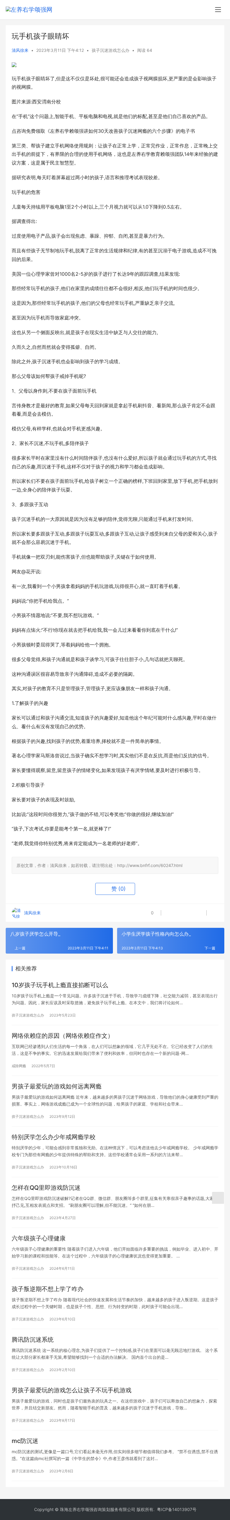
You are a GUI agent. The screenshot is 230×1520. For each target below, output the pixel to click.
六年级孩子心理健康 (39, 1238)
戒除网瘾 (19, 1066)
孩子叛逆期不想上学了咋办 (48, 1289)
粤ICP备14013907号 (176, 1509)
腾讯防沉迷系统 (33, 1339)
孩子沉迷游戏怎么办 (110, 50)
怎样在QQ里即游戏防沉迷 (46, 1187)
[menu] (218, 9)
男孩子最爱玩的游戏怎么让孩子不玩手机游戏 (71, 1390)
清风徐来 (20, 50)
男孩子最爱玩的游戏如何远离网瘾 (57, 1086)
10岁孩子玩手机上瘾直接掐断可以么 (60, 985)
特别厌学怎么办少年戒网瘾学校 (54, 1137)
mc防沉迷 (25, 1440)
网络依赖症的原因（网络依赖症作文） (63, 1035)
